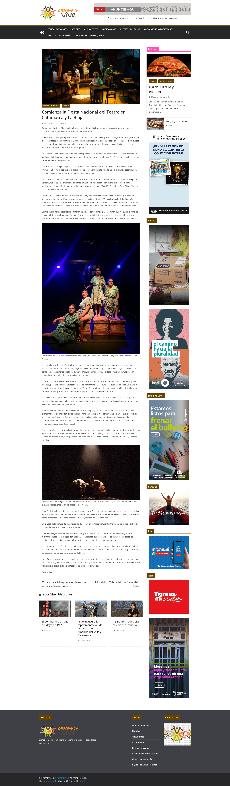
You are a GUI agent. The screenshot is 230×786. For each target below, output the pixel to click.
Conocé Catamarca (57, 29)
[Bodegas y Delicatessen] (155, 124)
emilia (64, 123)
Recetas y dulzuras (130, 29)
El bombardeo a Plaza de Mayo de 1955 (55, 623)
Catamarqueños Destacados (158, 29)
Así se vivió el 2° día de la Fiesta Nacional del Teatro (117, 584)
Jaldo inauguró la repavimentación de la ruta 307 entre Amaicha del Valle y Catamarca (90, 628)
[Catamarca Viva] (42, 32)
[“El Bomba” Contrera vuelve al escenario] (127, 602)
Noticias (75, 29)
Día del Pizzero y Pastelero (161, 89)
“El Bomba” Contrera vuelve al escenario (126, 623)
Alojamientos (91, 29)
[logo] (59, 724)
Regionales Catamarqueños (90, 35)
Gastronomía (109, 29)
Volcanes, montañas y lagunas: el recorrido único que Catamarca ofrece (64, 584)
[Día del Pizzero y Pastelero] (169, 65)
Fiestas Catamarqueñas (59, 35)
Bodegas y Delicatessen (176, 121)
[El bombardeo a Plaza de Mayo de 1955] (55, 602)
